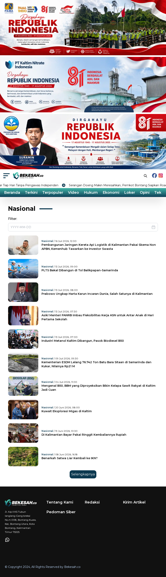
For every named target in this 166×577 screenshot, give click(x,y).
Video (73, 192)
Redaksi (92, 502)
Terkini (31, 192)
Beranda (12, 192)
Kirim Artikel (134, 502)
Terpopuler (52, 192)
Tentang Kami (59, 502)
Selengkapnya (83, 474)
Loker (129, 192)
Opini (144, 192)
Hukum (91, 192)
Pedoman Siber (61, 512)
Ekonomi (111, 192)
